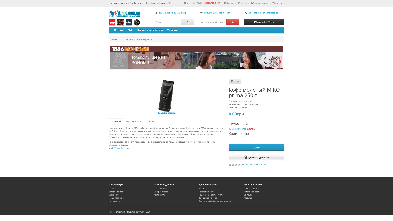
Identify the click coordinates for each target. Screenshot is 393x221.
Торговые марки (206, 191)
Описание (116, 121)
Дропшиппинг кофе (208, 198)
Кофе (120, 30)
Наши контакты (161, 188)
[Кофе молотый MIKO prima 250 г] (166, 97)
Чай (130, 30)
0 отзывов (247, 164)
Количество (239, 133)
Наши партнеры (116, 198)
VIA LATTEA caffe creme (119, 148)
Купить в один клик (258, 157)
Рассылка (248, 198)
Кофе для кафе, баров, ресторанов (215, 201)
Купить (256, 147)
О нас (111, 188)
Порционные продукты (150, 30)
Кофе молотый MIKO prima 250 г (140, 39)
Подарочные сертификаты (211, 195)
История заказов (251, 191)
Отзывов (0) (151, 121)
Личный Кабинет (251, 188)
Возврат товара (161, 191)
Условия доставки (117, 191)
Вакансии (113, 195)
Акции (174, 30)
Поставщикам (115, 201)
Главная (116, 39)
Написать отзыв (261, 164)
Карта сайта (159, 195)
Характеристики (133, 121)
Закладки (248, 195)
